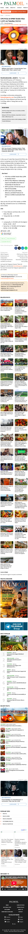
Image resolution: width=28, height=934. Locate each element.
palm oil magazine (7, 818)
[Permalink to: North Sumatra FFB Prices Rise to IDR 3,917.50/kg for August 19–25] (21, 407)
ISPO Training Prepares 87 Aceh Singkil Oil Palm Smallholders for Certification (21, 368)
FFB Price (8, 734)
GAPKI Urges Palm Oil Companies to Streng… (15, 730)
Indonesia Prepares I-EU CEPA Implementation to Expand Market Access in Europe (7, 458)
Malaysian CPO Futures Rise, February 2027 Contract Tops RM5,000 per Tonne (6, 520)
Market (9, 669)
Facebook (8, 917)
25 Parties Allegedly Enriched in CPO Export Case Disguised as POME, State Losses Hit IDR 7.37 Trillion (21, 384)
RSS (14, 924)
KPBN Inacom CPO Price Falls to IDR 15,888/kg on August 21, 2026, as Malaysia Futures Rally (21, 444)
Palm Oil (3, 238)
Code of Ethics (20, 905)
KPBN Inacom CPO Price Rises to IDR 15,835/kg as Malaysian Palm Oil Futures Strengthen (21, 551)
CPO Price (9, 664)
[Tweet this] (19, 248)
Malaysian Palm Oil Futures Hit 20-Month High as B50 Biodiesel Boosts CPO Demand (20, 473)
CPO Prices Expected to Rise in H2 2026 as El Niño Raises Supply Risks (6, 309)
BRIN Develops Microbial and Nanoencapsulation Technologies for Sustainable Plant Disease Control (21, 489)
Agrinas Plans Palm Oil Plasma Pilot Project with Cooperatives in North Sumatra (7, 504)
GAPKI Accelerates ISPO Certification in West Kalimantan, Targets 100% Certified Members (6, 444)
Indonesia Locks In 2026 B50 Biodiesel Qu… (16, 683)
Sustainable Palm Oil (5, 241)
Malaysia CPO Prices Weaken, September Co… (16, 748)
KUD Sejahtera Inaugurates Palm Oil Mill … (16, 689)
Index (7, 905)
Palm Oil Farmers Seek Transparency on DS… (16, 677)
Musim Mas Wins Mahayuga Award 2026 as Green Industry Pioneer (7, 473)
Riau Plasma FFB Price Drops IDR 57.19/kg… (14, 759)
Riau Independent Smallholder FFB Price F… (16, 765)
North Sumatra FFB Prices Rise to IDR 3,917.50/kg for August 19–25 (20, 414)
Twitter (21, 917)
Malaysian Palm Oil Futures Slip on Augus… (15, 700)
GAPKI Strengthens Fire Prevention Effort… (15, 771)
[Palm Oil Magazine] (14, 3)
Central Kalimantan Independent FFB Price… (15, 736)
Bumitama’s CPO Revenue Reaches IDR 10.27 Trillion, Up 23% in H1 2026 (7, 535)
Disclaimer (7, 909)
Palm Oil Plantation (11, 238)
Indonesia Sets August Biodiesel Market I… (15, 654)
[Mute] (23, 889)
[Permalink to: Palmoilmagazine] (2, 24)
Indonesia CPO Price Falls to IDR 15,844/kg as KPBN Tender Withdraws (21, 340)
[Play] (2, 889)
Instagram (8, 919)
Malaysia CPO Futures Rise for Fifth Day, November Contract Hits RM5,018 (21, 429)
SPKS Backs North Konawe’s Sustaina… (14, 660)
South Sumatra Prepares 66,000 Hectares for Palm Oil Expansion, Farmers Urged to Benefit (7, 383)
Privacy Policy (20, 907)
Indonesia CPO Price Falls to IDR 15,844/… (16, 753)
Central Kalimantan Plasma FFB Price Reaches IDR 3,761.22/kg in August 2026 (21, 325)
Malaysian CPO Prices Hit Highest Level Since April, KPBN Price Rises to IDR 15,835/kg (7, 551)
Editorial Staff (7, 907)
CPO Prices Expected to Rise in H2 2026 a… (11, 725)
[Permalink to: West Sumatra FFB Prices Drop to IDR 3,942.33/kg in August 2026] (7, 407)
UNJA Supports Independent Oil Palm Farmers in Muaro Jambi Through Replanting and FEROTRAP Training (21, 505)
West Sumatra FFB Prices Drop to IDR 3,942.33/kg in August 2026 (7, 414)
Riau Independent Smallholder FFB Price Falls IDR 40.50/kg (20, 355)
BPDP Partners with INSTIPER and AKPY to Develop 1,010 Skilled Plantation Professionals (21, 458)
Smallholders (10, 658)
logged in (9, 574)
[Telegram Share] (22, 248)
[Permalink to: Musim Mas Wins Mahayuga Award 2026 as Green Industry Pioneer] (7, 466)
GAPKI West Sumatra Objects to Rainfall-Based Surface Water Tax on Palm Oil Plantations (21, 399)
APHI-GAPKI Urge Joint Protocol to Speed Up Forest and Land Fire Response (6, 429)
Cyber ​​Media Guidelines (7, 911)
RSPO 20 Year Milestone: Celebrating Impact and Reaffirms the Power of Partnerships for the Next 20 (15, 182)
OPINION (9, 693)
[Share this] (15, 248)
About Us (20, 909)
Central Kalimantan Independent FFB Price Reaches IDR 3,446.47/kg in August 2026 (7, 325)
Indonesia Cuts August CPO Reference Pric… (14, 666)
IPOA (7, 769)
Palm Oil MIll (10, 687)
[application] (14, 883)
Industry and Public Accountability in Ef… (16, 695)
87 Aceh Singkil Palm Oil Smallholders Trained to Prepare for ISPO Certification (6, 399)
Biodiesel (9, 652)
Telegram (21, 921)
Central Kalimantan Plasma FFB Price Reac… (15, 742)
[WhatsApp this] (25, 248)
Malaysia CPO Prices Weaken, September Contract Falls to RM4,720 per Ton (7, 340)
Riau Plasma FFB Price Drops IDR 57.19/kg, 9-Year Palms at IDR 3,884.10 (7, 355)
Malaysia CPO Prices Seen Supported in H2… (16, 672)
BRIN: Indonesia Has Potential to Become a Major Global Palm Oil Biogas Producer (6, 566)
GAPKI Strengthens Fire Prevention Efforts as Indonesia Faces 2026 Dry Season (7, 368)
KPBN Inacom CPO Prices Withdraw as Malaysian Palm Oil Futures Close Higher (21, 520)
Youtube (8, 921)
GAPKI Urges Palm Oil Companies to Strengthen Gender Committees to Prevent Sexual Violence (21, 310)
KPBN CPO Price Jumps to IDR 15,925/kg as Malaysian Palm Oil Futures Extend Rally (7, 488)
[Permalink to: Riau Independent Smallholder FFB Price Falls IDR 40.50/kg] (21, 348)
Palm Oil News (6, 816)
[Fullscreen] (25, 889)
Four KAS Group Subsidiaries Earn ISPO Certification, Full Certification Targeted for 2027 (20, 536)
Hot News (8, 728)
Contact (20, 911)
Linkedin (21, 919)
